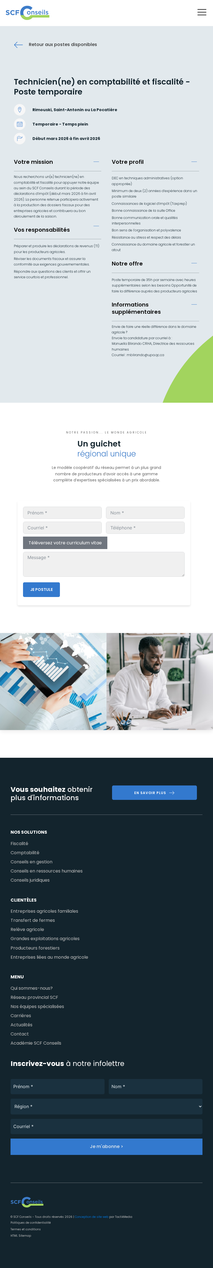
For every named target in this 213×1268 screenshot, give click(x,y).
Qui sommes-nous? (32, 988)
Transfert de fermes (33, 920)
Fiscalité (19, 843)
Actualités (21, 1025)
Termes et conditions (26, 1229)
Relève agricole (27, 929)
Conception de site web (91, 1217)
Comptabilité (25, 852)
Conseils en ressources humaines (47, 871)
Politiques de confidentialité (31, 1223)
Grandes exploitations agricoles (45, 938)
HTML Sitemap (21, 1236)
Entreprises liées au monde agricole (49, 957)
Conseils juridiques (30, 880)
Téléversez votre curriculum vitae (65, 543)
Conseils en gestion (31, 862)
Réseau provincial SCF (34, 997)
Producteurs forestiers (35, 948)
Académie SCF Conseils (36, 1043)
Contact (20, 1034)
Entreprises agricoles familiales (44, 911)
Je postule (41, 589)
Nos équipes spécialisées (37, 1006)
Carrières (21, 1015)
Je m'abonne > (106, 1146)
